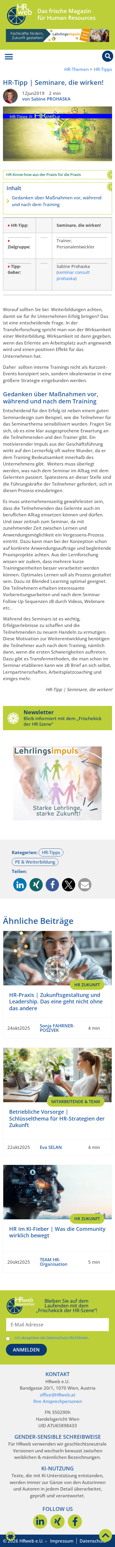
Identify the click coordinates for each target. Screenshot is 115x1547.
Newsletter (39, 712)
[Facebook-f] (75, 1521)
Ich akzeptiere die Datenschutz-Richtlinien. (52, 1338)
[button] (20, 884)
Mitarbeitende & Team (75, 1101)
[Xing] (57, 1521)
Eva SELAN (51, 1147)
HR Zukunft (87, 984)
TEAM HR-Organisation (54, 1262)
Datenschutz (93, 1541)
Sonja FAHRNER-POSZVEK (57, 1028)
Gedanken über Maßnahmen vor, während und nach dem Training (56, 201)
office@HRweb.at (57, 1395)
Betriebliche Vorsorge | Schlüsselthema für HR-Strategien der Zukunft (57, 1118)
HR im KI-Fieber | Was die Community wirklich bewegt (57, 1232)
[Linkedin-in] (40, 1521)
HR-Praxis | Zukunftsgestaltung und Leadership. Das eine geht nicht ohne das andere (56, 1001)
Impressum (61, 1541)
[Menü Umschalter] (8, 56)
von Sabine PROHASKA (46, 99)
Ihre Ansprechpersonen (57, 1401)
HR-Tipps (103, 69)
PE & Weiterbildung (35, 862)
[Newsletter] (13, 718)
